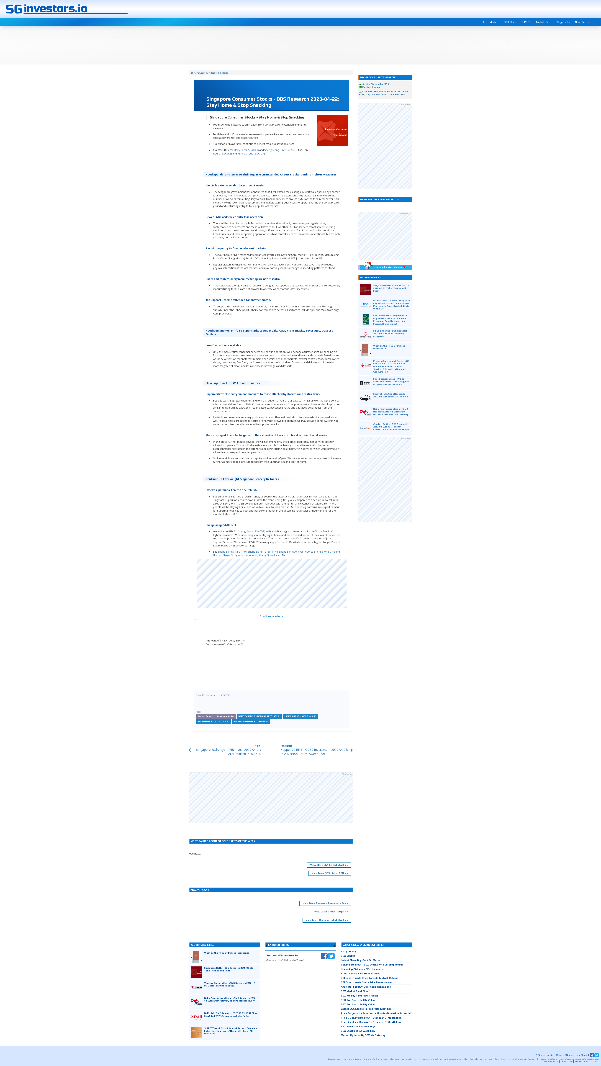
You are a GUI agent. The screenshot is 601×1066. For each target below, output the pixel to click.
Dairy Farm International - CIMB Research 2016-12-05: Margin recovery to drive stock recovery (390, 411)
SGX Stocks (510, 22)
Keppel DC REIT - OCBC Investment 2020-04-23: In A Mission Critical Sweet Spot (314, 751)
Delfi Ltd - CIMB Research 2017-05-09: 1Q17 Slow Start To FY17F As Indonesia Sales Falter (230, 1014)
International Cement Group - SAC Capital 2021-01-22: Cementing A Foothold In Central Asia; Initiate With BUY (392, 304)
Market (494, 22)
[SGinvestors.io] (192, 72)
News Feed (581, 22)
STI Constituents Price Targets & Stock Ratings (369, 977)
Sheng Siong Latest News (274, 555)
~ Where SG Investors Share (561, 1054)
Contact (587, 1061)
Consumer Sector (225, 716)
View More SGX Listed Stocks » (329, 864)
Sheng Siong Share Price (232, 551)
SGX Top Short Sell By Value (358, 1004)
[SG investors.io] (483, 22)
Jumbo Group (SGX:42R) (251, 153)
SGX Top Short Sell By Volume (359, 1000)
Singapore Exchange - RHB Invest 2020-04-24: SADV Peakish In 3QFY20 (228, 751)
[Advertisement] (272, 584)
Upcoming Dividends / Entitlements (362, 969)
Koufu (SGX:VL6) (222, 153)
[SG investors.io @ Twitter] (331, 955)
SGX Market (348, 955)
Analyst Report (205, 716)
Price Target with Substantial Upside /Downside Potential (376, 1013)
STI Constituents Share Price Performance (366, 982)
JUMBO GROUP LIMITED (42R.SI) (300, 716)
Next (334, 946)
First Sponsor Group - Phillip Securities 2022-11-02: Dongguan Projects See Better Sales (391, 381)
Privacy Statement (550, 1061)
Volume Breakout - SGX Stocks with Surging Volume (372, 964)
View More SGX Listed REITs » (330, 873)
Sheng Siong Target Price (263, 551)
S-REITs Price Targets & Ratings (360, 973)
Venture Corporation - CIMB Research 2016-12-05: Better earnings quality (230, 984)
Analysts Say (543, 22)
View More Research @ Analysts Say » (325, 903)
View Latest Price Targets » (331, 911)
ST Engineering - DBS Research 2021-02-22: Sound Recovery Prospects (390, 333)
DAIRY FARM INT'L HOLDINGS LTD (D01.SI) (259, 716)
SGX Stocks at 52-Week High (358, 1026)
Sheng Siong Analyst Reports (296, 551)
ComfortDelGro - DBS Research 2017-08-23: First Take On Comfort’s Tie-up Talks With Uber (391, 427)
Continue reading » (271, 616)
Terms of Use (566, 1061)
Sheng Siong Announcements (240, 555)
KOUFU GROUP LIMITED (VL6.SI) (213, 721)
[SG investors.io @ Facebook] (324, 955)
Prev (267, 946)
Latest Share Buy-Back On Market (361, 960)
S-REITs (526, 22)
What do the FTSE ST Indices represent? (226, 952)
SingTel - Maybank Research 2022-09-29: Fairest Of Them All (390, 395)
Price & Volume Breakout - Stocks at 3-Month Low (371, 1022)
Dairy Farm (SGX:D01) (246, 150)
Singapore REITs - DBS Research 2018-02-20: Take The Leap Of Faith (391, 288)
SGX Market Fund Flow (354, 991)
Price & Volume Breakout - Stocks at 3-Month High (371, 1017)
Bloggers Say (563, 22)
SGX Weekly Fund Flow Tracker (359, 995)
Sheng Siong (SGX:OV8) (277, 150)
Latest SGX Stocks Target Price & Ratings (366, 1008)
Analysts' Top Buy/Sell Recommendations (366, 986)
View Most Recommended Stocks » (327, 920)
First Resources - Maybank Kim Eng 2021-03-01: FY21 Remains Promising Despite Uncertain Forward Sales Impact (390, 319)
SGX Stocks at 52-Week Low (358, 1030)
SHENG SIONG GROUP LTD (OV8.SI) (251, 721)
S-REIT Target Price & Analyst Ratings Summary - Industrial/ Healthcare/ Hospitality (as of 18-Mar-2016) (231, 1031)
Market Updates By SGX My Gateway (363, 1035)
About (596, 1061)
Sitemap (578, 1061)
